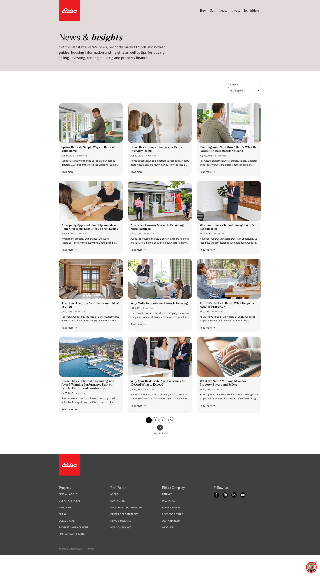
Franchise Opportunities (126, 507)
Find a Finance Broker (73, 534)
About (114, 494)
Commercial (66, 520)
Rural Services (171, 507)
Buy (203, 10)
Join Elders (251, 10)
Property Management (73, 527)
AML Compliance (120, 527)
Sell (213, 10)
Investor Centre (172, 514)
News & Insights (120, 520)
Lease (224, 10)
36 (171, 420)
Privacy (90, 548)
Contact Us (117, 500)
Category (233, 84)
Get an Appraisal (69, 500)
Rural (62, 514)
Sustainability (171, 520)
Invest (236, 10)
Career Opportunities (124, 514)
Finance (167, 494)
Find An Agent (68, 494)
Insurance (168, 500)
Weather (167, 527)
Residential (66, 507)
